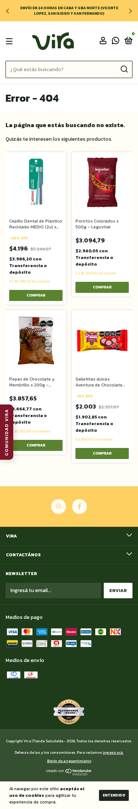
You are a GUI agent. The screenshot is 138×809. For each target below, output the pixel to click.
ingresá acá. (113, 752)
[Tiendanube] (69, 774)
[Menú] (10, 41)
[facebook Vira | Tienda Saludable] (79, 506)
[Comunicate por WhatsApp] (115, 42)
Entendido (114, 795)
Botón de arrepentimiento (69, 761)
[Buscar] (124, 69)
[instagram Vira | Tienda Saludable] (58, 506)
